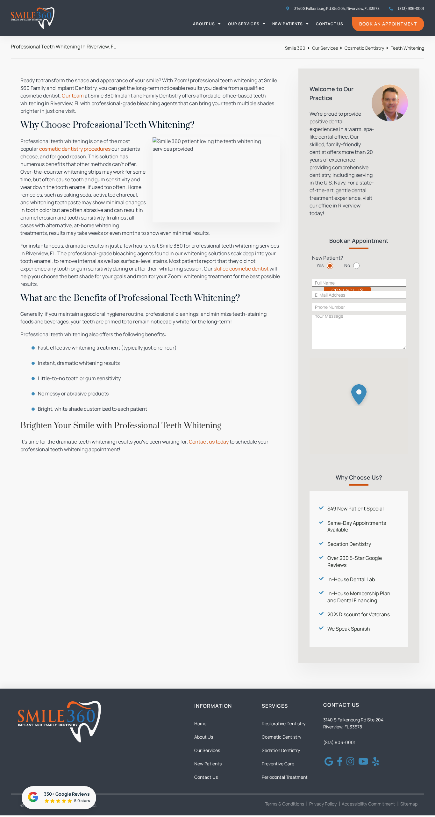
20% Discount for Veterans (358, 614)
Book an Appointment (388, 24)
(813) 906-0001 (339, 742)
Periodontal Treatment (285, 777)
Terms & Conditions (284, 804)
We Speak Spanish (348, 628)
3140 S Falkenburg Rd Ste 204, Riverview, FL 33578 (337, 8)
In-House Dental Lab (351, 579)
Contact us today (209, 441)
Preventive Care (278, 764)
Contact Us (330, 23)
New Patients (287, 23)
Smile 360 (295, 48)
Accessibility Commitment (368, 804)
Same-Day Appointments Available (356, 526)
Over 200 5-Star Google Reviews (354, 561)
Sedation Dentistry (349, 543)
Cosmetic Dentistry (364, 48)
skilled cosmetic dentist (241, 268)
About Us (204, 23)
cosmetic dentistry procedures (75, 148)
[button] (359, 393)
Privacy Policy (323, 804)
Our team (73, 95)
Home (200, 723)
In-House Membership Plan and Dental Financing (358, 597)
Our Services (244, 23)
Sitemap (408, 804)
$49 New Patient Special (355, 508)
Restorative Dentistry (283, 723)
